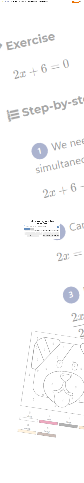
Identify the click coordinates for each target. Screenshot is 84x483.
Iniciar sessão (76, 1)
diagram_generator (43, 1)
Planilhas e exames (32, 1)
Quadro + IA (22, 1)
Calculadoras (14, 1)
